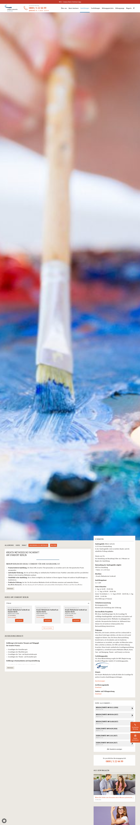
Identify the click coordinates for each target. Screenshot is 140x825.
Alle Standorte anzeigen (114, 749)
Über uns (64, 8)
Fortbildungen (95, 8)
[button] (4, 821)
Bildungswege (119, 8)
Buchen (53, 545)
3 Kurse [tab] (8, 603)
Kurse (18, 545)
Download (98, 687)
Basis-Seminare (74, 8)
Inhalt (24, 545)
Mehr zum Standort (47, 628)
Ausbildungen (84, 8)
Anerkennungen (100, 681)
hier (80, 2)
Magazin (129, 8)
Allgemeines (9, 545)
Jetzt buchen (19, 620)
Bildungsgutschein (108, 8)
